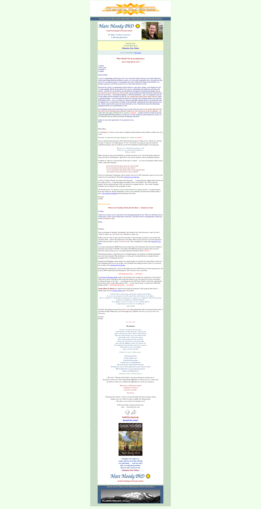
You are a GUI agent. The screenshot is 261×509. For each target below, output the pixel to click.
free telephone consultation (110, 193)
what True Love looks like (131, 177)
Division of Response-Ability (109, 277)
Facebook (138, 53)
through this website (130, 420)
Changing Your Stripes (130, 48)
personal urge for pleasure (117, 265)
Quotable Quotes (117, 291)
